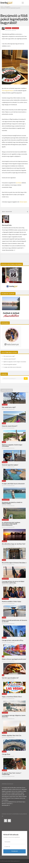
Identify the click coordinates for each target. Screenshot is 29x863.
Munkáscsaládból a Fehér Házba (11, 601)
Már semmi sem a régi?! (9, 356)
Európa (4, 423)
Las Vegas (4, 693)
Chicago (4, 637)
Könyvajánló (8, 28)
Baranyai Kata (8, 30)
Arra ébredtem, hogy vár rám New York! (13, 544)
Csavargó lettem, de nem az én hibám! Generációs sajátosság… (13, 582)
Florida (4, 617)
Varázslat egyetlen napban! (10, 364)
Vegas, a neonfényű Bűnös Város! (12, 696)
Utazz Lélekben (15, 28)
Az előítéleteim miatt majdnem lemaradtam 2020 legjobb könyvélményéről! (11, 524)
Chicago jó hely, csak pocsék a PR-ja (12, 640)
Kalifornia (4, 404)
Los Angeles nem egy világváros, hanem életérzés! (13, 716)
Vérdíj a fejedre (23, 201)
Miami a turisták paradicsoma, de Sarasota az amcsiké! (14, 620)
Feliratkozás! (14, 851)
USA (3, 656)
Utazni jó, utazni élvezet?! (9, 359)
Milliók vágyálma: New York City (11, 735)
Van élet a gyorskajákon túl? (10, 678)
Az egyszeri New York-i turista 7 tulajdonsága (11, 773)
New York (4, 541)
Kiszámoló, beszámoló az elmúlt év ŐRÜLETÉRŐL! (12, 503)
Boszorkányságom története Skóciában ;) (14, 562)
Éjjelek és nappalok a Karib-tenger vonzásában (14, 361)
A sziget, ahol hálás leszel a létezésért (12, 367)
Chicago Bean (6, 754)
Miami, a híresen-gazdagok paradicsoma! (14, 659)
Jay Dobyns (18, 182)
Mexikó (4, 442)
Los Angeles (5, 712)
